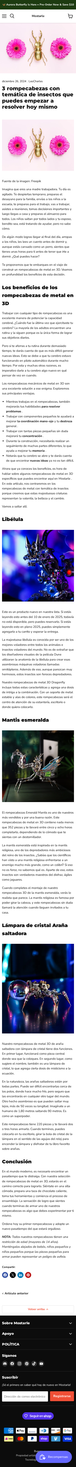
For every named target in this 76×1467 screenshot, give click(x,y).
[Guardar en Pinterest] (28, 1275)
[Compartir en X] (13, 1275)
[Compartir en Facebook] (5, 1275)
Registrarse (62, 1396)
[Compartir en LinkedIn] (20, 1275)
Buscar (38, 1451)
